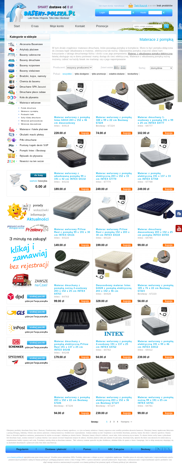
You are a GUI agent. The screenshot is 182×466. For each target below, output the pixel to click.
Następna (125, 422)
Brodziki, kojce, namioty (33, 76)
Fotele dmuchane (28, 108)
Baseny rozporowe (30, 65)
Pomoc (87, 449)
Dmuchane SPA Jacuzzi (33, 86)
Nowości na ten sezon (32, 161)
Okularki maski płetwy (32, 134)
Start (17, 26)
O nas (35, 26)
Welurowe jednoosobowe (32, 121)
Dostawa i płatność (55, 449)
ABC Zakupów (116, 449)
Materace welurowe (30, 102)
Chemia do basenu (30, 81)
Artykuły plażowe (29, 49)
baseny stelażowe (91, 430)
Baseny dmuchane (30, 60)
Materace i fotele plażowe (34, 129)
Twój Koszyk (140, 5)
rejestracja (119, 6)
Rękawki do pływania (31, 156)
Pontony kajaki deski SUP (34, 145)
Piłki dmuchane (28, 140)
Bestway (145, 449)
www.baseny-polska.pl (15, 457)
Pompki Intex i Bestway (33, 150)
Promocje (102, 26)
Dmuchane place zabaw (33, 92)
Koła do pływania (29, 97)
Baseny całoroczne (30, 55)
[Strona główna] (41, 12)
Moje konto (57, 26)
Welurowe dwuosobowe (31, 124)
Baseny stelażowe (30, 70)
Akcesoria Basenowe (31, 44)
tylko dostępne (82, 74)
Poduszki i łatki (27, 114)
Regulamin (22, 449)
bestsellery (133, 74)
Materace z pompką (29, 111)
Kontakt (80, 26)
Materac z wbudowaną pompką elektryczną (150, 53)
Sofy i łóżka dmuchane (31, 118)
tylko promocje (99, 74)
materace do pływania (114, 438)
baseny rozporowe (105, 430)
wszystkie (67, 74)
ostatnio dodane (117, 74)
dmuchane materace (64, 440)
